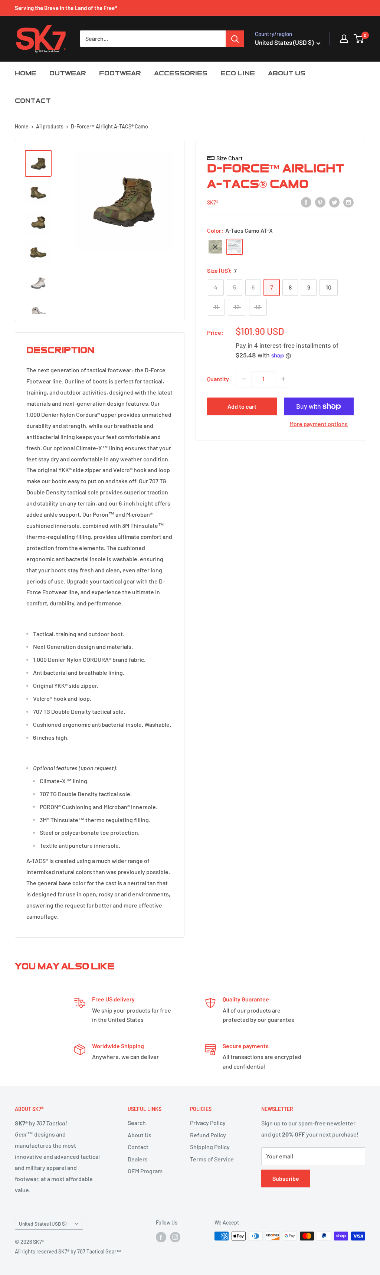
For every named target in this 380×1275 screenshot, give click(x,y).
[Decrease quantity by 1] (244, 379)
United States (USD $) (42, 1223)
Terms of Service (212, 1159)
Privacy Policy (208, 1122)
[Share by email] (348, 201)
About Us (139, 1134)
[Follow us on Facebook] (161, 1237)
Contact (138, 1146)
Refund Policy (208, 1134)
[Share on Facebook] (306, 201)
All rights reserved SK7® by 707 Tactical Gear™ (68, 1251)
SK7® (212, 202)
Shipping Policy (210, 1146)
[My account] (344, 39)
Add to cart (241, 406)
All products (49, 126)
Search (137, 1122)
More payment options (318, 423)
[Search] (235, 38)
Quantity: (219, 378)
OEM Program (145, 1170)
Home (22, 126)
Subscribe (285, 1178)
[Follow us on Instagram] (175, 1237)
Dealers (138, 1159)
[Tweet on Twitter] (334, 201)
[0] (359, 38)
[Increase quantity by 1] (283, 379)
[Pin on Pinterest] (320, 201)
